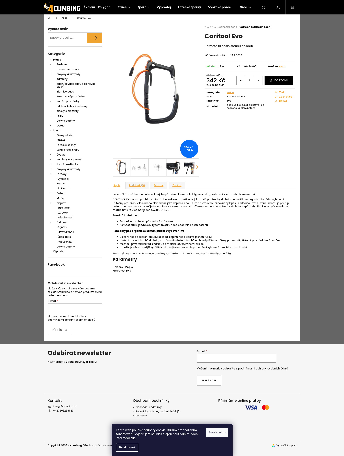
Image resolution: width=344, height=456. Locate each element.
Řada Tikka (64, 237)
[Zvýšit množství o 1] (258, 80)
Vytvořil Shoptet (286, 445)
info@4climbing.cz (65, 406)
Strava (61, 140)
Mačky (61, 198)
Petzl (282, 66)
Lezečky (61, 174)
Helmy (61, 183)
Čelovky (62, 222)
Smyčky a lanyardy (68, 74)
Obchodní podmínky (149, 407)
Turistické (64, 208)
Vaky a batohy (66, 120)
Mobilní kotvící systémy (72, 106)
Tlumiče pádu (65, 91)
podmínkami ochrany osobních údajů (71, 320)
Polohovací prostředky (71, 96)
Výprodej (63, 179)
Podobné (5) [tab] (137, 185)
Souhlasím (217, 432)
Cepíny (61, 203)
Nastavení (127, 447)
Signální (62, 227)
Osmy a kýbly (65, 135)
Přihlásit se (60, 330)
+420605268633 (63, 410)
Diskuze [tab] (158, 185)
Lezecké (63, 212)
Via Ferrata (63, 188)
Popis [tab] (117, 185)
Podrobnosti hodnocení (255, 27)
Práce (57, 59)
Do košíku (281, 80)
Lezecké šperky (66, 145)
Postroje (62, 64)
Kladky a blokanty (68, 111)
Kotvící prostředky (68, 101)
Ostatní (61, 125)
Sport (56, 130)
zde (133, 438)
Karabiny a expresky (69, 159)
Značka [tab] (176, 185)
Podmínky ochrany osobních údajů (157, 411)
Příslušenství (65, 217)
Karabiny (62, 79)
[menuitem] (97, 7)
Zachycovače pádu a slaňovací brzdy (76, 85)
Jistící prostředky (67, 164)
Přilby (60, 116)
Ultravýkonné (66, 232)
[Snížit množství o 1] (241, 80)
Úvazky (61, 154)
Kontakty (141, 415)
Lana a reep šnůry (68, 69)
